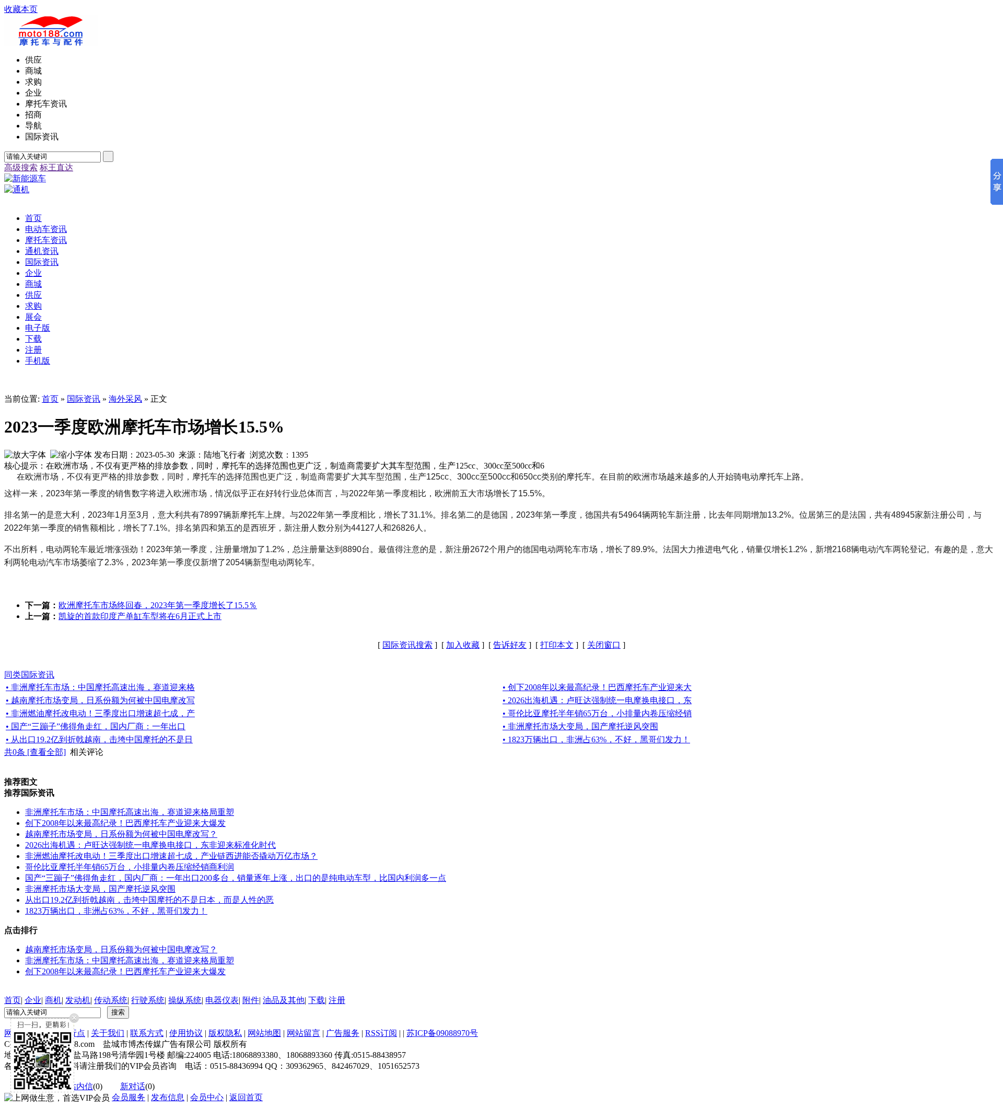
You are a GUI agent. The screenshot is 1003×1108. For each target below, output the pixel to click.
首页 (50, 398)
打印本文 (557, 644)
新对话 (132, 1086)
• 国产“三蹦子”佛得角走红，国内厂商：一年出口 (95, 726)
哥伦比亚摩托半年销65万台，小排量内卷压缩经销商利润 (129, 866)
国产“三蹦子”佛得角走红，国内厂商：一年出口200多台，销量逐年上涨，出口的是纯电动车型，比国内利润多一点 (235, 877)
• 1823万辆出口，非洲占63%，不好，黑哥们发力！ (596, 739)
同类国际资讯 (29, 674)
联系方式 (147, 1033)
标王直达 (56, 167)
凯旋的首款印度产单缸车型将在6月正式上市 (140, 616)
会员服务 (128, 1097)
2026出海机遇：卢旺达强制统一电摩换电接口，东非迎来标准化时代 (150, 845)
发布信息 (167, 1097)
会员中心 (207, 1097)
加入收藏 (463, 644)
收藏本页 (21, 9)
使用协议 (186, 1033)
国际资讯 (83, 398)
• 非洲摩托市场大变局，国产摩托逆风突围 (580, 726)
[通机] (16, 189)
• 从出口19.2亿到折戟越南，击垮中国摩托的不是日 (99, 739)
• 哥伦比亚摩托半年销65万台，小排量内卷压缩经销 (597, 713)
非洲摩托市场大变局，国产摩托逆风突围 (100, 888)
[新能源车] (25, 178)
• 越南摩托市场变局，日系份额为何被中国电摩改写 (100, 700)
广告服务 (342, 1033)
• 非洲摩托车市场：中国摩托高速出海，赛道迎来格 (100, 687)
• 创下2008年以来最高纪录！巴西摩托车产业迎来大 (597, 687)
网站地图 (264, 1033)
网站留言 (303, 1033)
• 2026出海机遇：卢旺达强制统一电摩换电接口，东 (597, 700)
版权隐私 (225, 1033)
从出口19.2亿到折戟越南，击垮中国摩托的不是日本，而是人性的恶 (149, 899)
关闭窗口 (604, 644)
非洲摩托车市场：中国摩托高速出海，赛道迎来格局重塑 (129, 812)
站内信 (80, 1086)
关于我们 (107, 1033)
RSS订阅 (381, 1033)
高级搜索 (21, 167)
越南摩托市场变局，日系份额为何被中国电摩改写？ (121, 834)
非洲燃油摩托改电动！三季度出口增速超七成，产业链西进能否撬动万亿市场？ (171, 856)
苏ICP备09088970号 (442, 1033)
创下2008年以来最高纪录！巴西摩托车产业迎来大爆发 (125, 823)
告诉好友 (510, 644)
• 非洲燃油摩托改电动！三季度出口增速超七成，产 (100, 713)
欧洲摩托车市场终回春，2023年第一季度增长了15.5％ (158, 605)
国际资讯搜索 (407, 644)
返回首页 (246, 1097)
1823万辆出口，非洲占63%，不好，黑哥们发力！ (116, 910)
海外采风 (125, 398)
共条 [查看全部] (35, 752)
